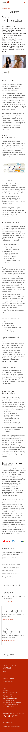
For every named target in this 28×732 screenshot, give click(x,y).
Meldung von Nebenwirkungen (10, 698)
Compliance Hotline (7, 700)
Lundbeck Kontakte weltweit (9, 704)
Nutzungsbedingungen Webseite (10, 692)
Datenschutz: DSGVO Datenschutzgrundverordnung (10, 697)
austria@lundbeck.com (7, 681)
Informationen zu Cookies (9, 706)
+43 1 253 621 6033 (7, 680)
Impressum (6, 690)
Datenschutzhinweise (7, 722)
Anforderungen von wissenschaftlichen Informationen (12, 703)
